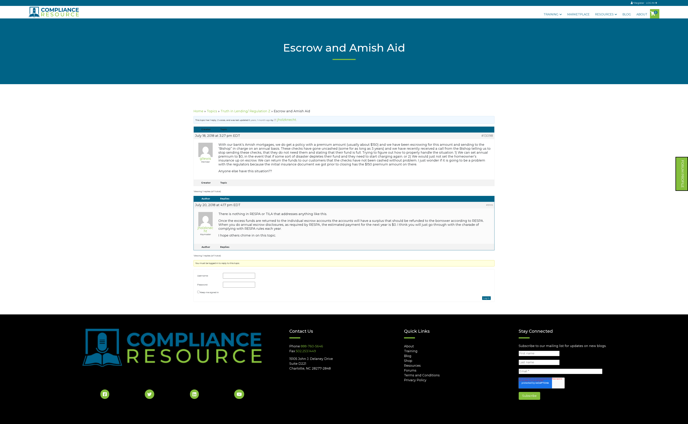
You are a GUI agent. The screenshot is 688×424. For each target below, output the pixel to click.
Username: (202, 275)
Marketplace (578, 14)
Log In (486, 298)
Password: (202, 284)
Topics (212, 111)
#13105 (489, 205)
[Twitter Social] (149, 395)
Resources (604, 14)
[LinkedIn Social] (194, 395)
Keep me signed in (209, 292)
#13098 (487, 135)
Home (198, 111)
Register (639, 2)
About (641, 14)
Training (551, 14)
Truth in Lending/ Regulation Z (245, 111)
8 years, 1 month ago (259, 120)
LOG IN (650, 2)
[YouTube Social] (239, 395)
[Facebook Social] (104, 395)
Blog (626, 14)
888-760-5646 (312, 346)
